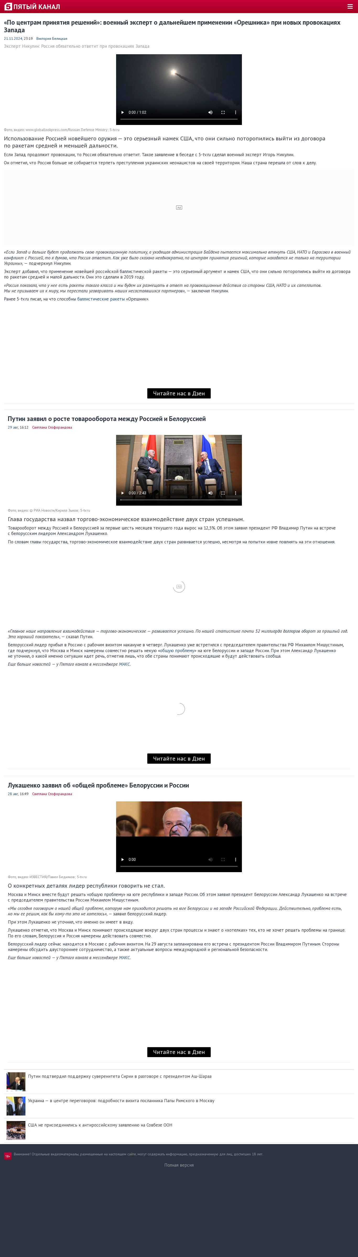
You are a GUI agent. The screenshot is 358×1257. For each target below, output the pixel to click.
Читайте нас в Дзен (179, 393)
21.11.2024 (13, 38)
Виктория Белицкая (51, 38)
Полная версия (179, 1165)
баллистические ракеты (101, 299)
